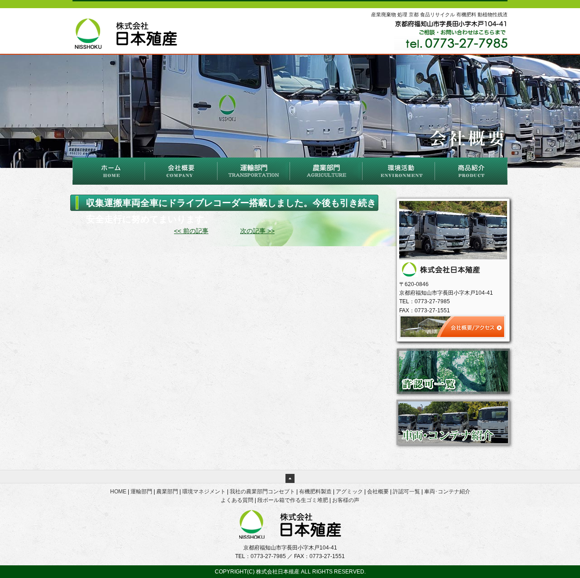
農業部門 (167, 491)
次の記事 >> (257, 230)
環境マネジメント (204, 491)
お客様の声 (345, 500)
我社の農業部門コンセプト (262, 491)
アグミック (349, 491)
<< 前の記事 (191, 230)
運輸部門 (141, 491)
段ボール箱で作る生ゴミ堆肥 (292, 500)
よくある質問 (237, 500)
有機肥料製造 (315, 491)
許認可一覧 (406, 491)
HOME (118, 491)
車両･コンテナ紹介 (447, 491)
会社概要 (378, 491)
